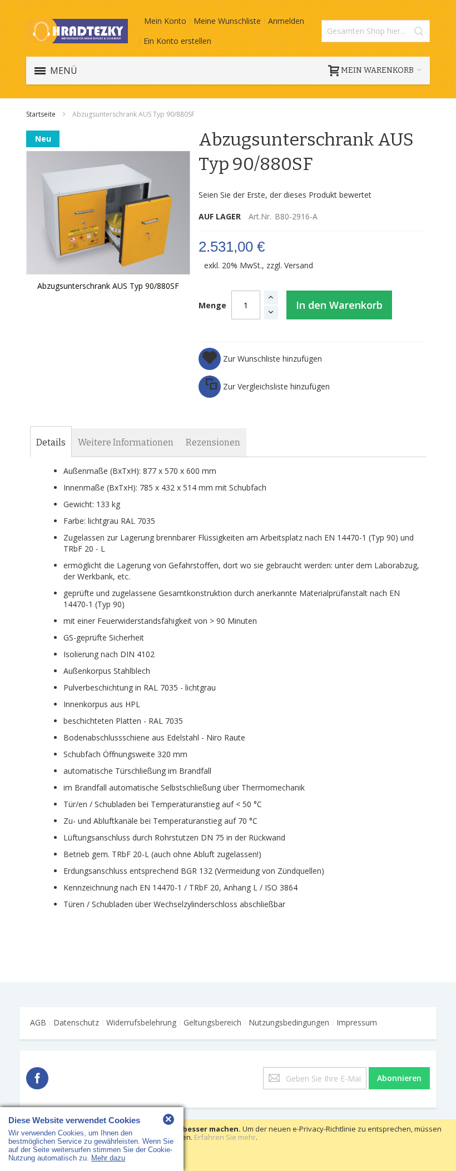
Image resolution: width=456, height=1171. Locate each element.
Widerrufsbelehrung (141, 1022)
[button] (260, 359)
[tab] (51, 442)
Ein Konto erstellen (177, 41)
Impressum (356, 1022)
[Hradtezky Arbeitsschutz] (77, 31)
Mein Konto (165, 21)
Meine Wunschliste (227, 21)
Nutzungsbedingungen (289, 1022)
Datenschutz (76, 1022)
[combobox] (375, 31)
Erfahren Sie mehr (225, 1137)
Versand (298, 265)
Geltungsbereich (212, 1022)
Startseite (41, 114)
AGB (38, 1022)
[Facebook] (37, 1076)
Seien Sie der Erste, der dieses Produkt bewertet (285, 194)
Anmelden (286, 21)
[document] (228, 1145)
